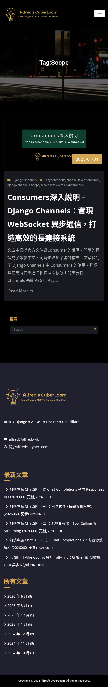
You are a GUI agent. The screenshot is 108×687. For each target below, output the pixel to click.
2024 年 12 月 (18, 633)
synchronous (75, 185)
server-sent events (53, 185)
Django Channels (25, 180)
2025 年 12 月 (18, 615)
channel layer (76, 180)
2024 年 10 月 (18, 652)
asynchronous (55, 180)
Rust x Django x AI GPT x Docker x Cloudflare (42, 421)
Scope (35, 185)
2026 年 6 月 (17, 596)
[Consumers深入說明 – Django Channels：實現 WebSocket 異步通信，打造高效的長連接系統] (54, 148)
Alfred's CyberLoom (53, 680)
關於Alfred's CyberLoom (28, 446)
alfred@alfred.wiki (24, 439)
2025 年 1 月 (17, 624)
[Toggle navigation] (99, 14)
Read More (19, 290)
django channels (18, 185)
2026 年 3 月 (17, 605)
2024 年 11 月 (18, 643)
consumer (92, 180)
